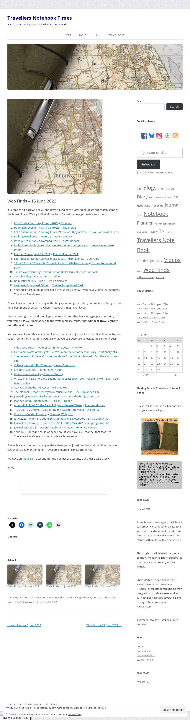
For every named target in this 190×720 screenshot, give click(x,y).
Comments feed (146, 655)
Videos (62, 597)
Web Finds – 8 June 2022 (24, 625)
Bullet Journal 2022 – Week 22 (32, 236)
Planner (145, 223)
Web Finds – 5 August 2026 (151, 317)
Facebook (159, 197)
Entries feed (143, 651)
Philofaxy (66, 223)
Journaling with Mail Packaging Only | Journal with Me (47, 396)
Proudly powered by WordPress (41, 704)
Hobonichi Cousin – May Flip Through (37, 227)
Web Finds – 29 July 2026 (150, 322)
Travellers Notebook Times (39, 17)
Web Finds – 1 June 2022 (61, 586)
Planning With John (51, 369)
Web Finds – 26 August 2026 (152, 304)
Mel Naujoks (59, 387)
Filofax (168, 197)
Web (69, 597)
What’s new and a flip (27, 374)
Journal (172, 205)
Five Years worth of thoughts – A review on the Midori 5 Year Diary (55, 352)
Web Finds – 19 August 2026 (152, 308)
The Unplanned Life (87, 392)
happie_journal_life (98, 423)
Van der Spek (146, 261)
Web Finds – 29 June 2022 (101, 586)
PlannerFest (160, 223)
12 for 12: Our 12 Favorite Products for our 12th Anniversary (51, 263)
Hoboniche (143, 205)
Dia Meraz (69, 227)
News (139, 215)
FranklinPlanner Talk (65, 254)
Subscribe (148, 164)
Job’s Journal (91, 396)
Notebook (98, 597)
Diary (142, 197)
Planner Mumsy (53, 374)
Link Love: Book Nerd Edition (31, 285)
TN (162, 231)
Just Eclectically (63, 236)
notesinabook (71, 241)
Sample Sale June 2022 (28, 276)
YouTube (160, 277)
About (82, 35)
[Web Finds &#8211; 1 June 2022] (63, 575)
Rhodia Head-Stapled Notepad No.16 (37, 241)
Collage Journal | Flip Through (33, 365)
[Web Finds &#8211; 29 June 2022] (102, 575)
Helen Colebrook (64, 365)
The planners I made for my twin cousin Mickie (43, 392)
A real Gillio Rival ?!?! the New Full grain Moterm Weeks (48, 405)
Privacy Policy (117, 35)
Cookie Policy (74, 714)
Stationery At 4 (108, 352)
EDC (151, 197)
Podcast (171, 223)
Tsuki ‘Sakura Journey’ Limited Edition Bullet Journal (46, 272)
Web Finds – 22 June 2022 (23, 586)
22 (152, 363)
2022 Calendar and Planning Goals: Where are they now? (49, 232)
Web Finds (34, 602)
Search (140, 101)
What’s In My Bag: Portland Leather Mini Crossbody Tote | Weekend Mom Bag (62, 378)
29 (152, 369)
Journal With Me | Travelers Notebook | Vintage (43, 427)
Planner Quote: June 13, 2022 (32, 254)
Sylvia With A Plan (99, 418)
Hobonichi (157, 205)
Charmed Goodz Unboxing (30, 414)
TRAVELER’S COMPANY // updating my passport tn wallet (49, 409)
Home (68, 35)
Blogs (88, 597)
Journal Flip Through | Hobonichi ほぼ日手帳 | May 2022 (49, 423)
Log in (140, 646)
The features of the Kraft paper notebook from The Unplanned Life (55, 356)
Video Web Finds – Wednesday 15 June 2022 (41, 347)
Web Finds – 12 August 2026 (152, 313)
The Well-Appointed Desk (103, 232)
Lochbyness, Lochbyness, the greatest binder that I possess (51, 245)
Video (160, 261)
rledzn (68, 401)
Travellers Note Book (156, 245)
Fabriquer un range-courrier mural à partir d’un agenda (49, 258)
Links (98, 35)
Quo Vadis (92, 258)
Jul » (176, 374)
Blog (139, 188)
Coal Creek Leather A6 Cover (31, 387)
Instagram (29, 458)
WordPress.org (145, 660)
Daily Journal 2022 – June (29, 281)
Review (153, 231)
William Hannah (145, 277)
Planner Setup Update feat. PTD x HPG (37, 401)
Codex (161, 188)
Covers (170, 188)
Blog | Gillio (52, 276)
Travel (169, 232)
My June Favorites (25, 369)
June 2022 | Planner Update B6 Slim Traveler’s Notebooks (49, 418)
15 (152, 357)
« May (146, 374)
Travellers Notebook (46, 597)
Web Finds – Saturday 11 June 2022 (36, 223)
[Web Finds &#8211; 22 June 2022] (24, 575)
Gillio (176, 197)
